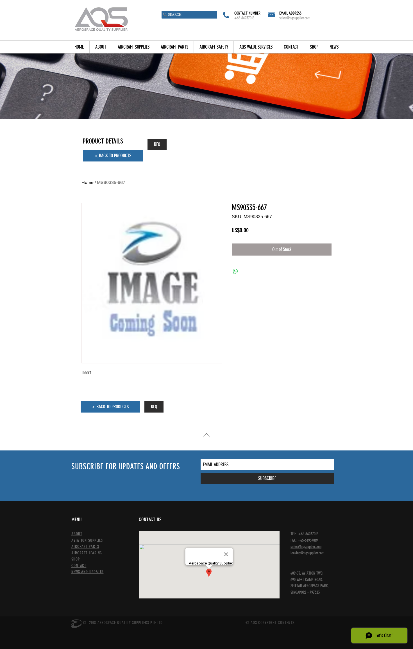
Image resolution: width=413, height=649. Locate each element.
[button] (133, 47)
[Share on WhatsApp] (235, 271)
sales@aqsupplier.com (294, 18)
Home (87, 182)
